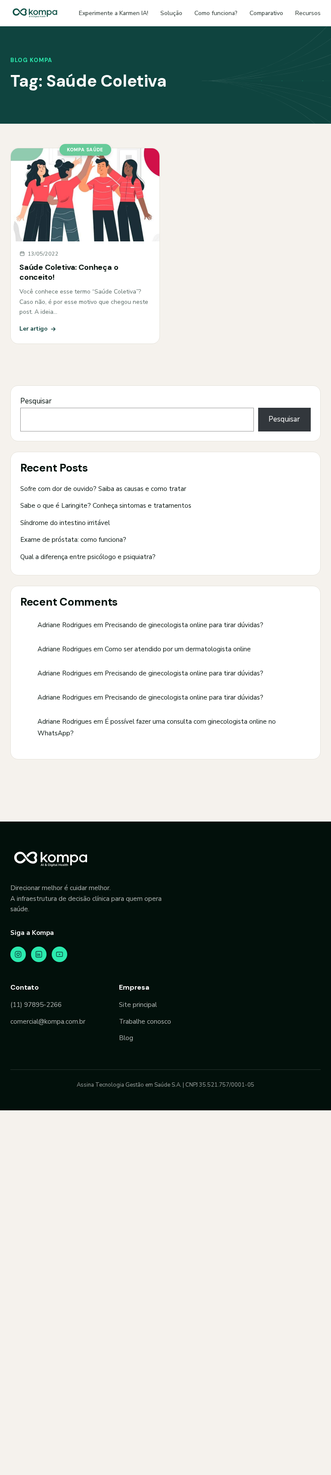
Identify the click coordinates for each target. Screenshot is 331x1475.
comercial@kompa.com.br (47, 1021)
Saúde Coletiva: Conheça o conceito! (69, 272)
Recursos (308, 13)
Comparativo (266, 13)
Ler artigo (33, 329)
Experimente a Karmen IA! (113, 13)
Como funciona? (215, 13)
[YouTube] (59, 954)
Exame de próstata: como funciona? (73, 539)
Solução (171, 13)
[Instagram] (18, 954)
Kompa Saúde (85, 150)
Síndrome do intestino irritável (65, 523)
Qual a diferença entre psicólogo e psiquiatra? (88, 557)
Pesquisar (36, 401)
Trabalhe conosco (145, 1021)
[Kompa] (34, 13)
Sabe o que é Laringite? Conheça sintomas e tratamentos (105, 505)
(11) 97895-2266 (36, 1004)
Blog (126, 1038)
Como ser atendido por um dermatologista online (178, 649)
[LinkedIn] (39, 954)
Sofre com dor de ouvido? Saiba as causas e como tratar (103, 488)
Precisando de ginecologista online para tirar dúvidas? (184, 625)
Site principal (138, 1004)
